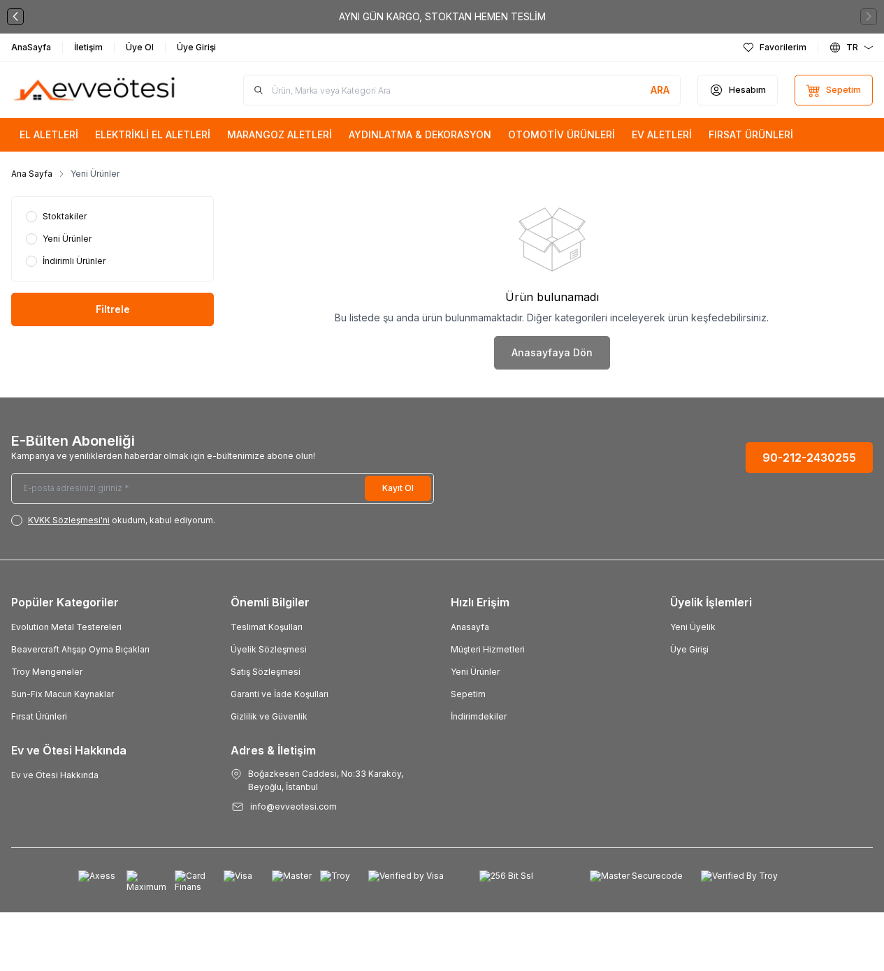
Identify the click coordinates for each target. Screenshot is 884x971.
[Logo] (95, 90)
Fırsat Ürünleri (39, 716)
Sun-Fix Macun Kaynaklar (62, 694)
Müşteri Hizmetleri (488, 649)
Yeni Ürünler (475, 671)
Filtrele (113, 309)
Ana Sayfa (31, 173)
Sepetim (468, 694)
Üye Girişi (689, 649)
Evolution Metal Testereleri (66, 627)
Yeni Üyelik (693, 627)
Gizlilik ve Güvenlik (269, 716)
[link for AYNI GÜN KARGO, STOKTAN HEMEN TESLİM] (442, 17)
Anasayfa (470, 627)
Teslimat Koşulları (267, 627)
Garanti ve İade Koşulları (279, 694)
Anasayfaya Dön (552, 352)
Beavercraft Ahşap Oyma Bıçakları (80, 649)
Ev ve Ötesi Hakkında (55, 775)
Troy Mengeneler (46, 671)
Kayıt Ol (398, 488)
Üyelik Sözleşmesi (269, 649)
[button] (15, 16)
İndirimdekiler (479, 716)
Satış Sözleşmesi (265, 671)
